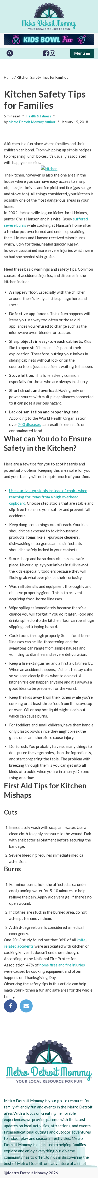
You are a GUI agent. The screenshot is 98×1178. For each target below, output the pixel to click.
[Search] (10, 53)
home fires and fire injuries (62, 965)
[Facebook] (46, 53)
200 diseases (29, 424)
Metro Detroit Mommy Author (32, 122)
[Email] (26, 1005)
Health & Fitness (38, 116)
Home (9, 77)
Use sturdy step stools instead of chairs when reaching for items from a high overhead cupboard (48, 496)
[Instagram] (52, 53)
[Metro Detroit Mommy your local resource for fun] (49, 16)
